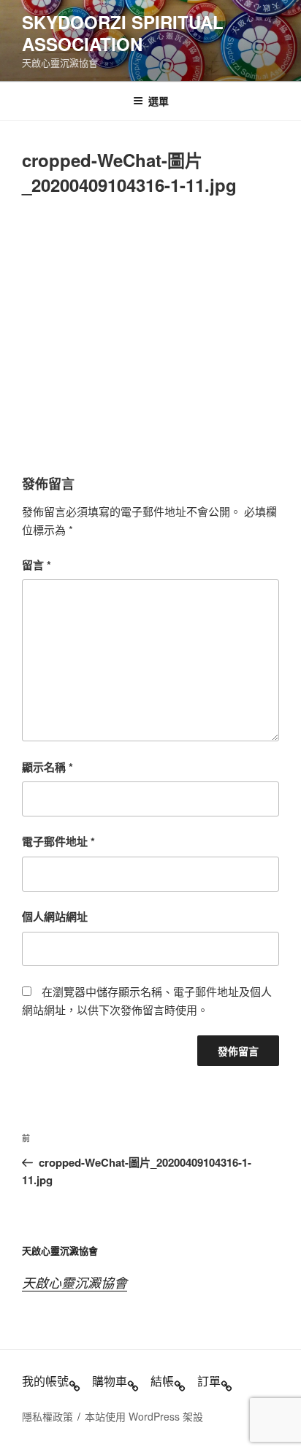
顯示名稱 (47, 767)
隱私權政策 (47, 1416)
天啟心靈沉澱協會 (74, 1282)
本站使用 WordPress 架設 (144, 1416)
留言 (36, 565)
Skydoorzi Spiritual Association (123, 32)
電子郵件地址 (58, 841)
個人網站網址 (55, 916)
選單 (158, 100)
